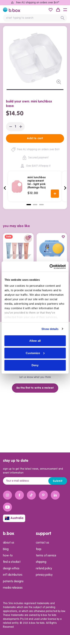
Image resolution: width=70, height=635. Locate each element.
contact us (42, 542)
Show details (49, 328)
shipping (41, 562)
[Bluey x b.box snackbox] (52, 248)
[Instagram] (7, 495)
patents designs (13, 581)
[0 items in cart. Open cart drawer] (58, 9)
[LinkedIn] (55, 495)
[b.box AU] (11, 9)
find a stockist (12, 562)
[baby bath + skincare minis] (18, 248)
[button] (65, 9)
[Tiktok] (31, 495)
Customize (33, 352)
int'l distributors (12, 574)
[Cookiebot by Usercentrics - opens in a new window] (50, 266)
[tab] (29, 204)
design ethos (11, 568)
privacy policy (44, 574)
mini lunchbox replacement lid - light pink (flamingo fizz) (36, 182)
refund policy (44, 568)
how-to (8, 555)
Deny (35, 365)
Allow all (35, 340)
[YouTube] (7, 507)
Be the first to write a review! (35, 388)
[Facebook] (19, 495)
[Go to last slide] (5, 188)
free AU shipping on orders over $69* (37, 2)
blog (6, 549)
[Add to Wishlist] (30, 236)
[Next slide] (65, 188)
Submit (58, 481)
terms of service (46, 555)
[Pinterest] (43, 495)
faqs (38, 549)
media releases (13, 587)
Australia (16, 518)
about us (8, 542)
